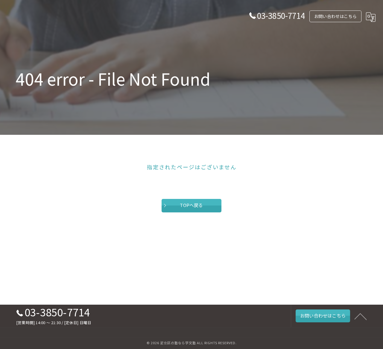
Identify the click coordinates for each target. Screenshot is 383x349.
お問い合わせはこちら (335, 16)
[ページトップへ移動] (361, 316)
